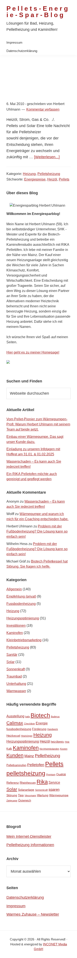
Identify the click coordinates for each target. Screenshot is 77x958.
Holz (67, 741)
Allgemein (14, 589)
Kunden (15, 755)
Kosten (63, 749)
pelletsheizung (25, 773)
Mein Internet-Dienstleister (28, 836)
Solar (10, 662)
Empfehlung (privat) (21, 596)
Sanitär (11, 654)
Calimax (14, 722)
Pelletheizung (47, 755)
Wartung (42, 795)
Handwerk (52, 729)
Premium (50, 774)
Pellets (64, 179)
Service (54, 782)
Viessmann (30, 795)
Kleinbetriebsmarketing (23, 640)
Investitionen (16, 625)
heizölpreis (57, 741)
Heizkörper (27, 735)
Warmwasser (16, 691)
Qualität (61, 774)
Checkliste (29, 723)
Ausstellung (15, 716)
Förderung (39, 729)
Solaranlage (26, 789)
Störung (11, 795)
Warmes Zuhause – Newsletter (32, 914)
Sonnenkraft (15, 669)
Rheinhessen (28, 782)
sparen (54, 790)
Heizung (29, 174)
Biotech (40, 715)
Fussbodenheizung (21, 604)
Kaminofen (14, 633)
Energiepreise (35, 179)
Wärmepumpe (58, 795)
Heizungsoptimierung (22, 618)
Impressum (15, 906)
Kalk (9, 748)
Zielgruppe (11, 800)
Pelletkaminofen (16, 765)
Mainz (29, 756)
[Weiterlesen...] (47, 157)
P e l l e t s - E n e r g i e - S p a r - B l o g (37, 11)
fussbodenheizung (18, 729)
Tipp (21, 795)
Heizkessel (13, 735)
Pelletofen (35, 765)
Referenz (12, 782)
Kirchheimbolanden (49, 749)
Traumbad (14, 676)
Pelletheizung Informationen (30, 845)
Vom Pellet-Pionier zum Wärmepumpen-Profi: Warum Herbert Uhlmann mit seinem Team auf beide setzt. (38, 424)
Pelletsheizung (48, 174)
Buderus (55, 716)
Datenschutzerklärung (25, 897)
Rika (42, 782)
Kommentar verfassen (42, 109)
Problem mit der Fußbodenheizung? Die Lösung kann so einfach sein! (37, 531)
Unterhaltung (16, 684)
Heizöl (52, 179)
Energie (42, 723)
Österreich (24, 800)
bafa (27, 716)
